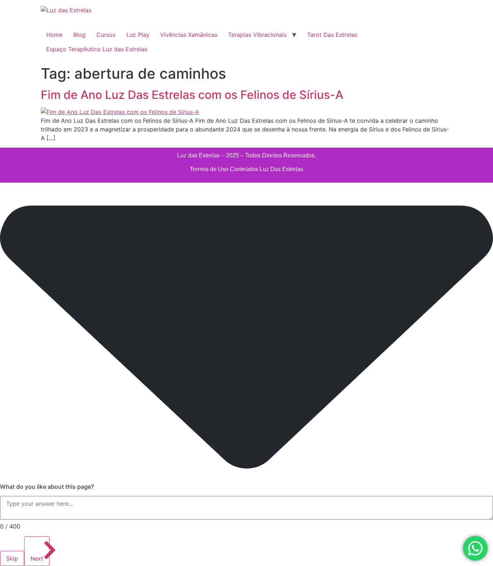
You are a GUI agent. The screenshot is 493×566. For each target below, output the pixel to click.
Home (54, 34)
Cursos (105, 34)
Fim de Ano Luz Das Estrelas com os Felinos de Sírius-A (192, 95)
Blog (79, 34)
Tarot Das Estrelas (332, 34)
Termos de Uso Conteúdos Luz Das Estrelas (246, 169)
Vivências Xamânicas (188, 34)
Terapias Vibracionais (257, 34)
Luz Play (137, 34)
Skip (12, 558)
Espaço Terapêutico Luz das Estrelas (96, 49)
